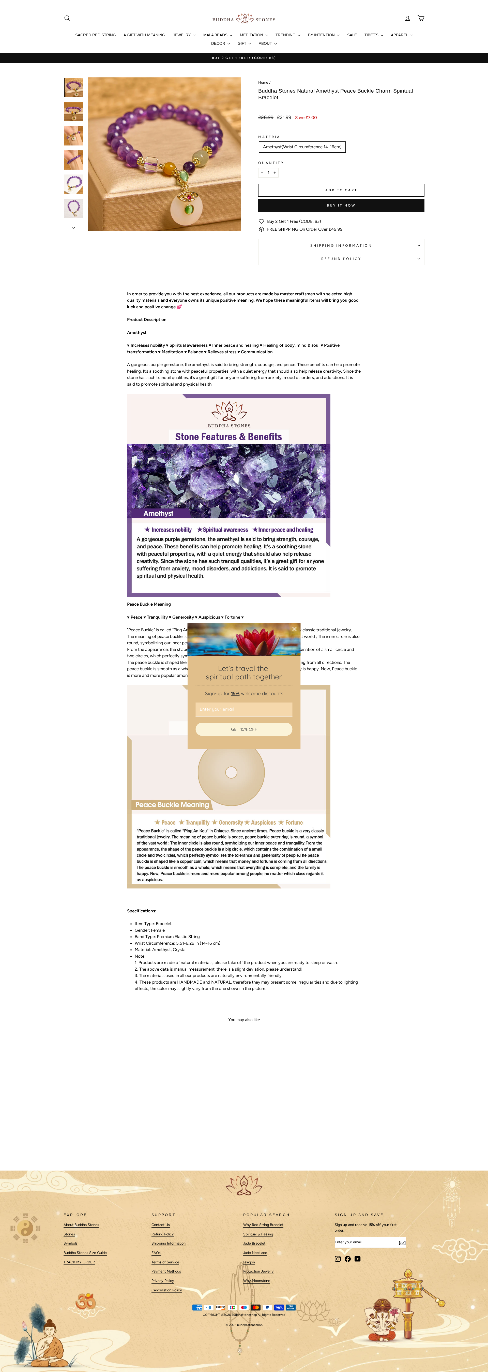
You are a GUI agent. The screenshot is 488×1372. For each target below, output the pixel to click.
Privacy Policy (162, 1280)
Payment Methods (166, 1271)
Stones (69, 1234)
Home (263, 82)
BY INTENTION (322, 35)
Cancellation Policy (166, 1290)
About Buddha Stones (81, 1224)
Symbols (71, 1243)
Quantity (271, 163)
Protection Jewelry (258, 1271)
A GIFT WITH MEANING (144, 35)
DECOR (218, 43)
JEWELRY (182, 35)
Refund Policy (341, 259)
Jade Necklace (255, 1252)
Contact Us (160, 1224)
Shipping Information (168, 1243)
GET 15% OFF (244, 729)
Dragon (249, 1262)
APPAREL (400, 35)
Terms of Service (165, 1262)
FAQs (156, 1252)
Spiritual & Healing (258, 1234)
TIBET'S (371, 35)
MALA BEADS (215, 35)
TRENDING (286, 35)
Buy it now (341, 205)
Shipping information (341, 245)
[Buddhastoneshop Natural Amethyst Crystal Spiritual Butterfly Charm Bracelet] (244, 495)
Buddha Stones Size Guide (85, 1252)
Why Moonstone (256, 1280)
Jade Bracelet (254, 1243)
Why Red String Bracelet (263, 1224)
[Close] (294, 629)
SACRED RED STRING (95, 35)
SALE (352, 35)
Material (270, 137)
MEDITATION (252, 35)
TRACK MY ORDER (79, 1262)
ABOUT (266, 43)
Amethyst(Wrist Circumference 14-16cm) (302, 146)
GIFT (242, 43)
